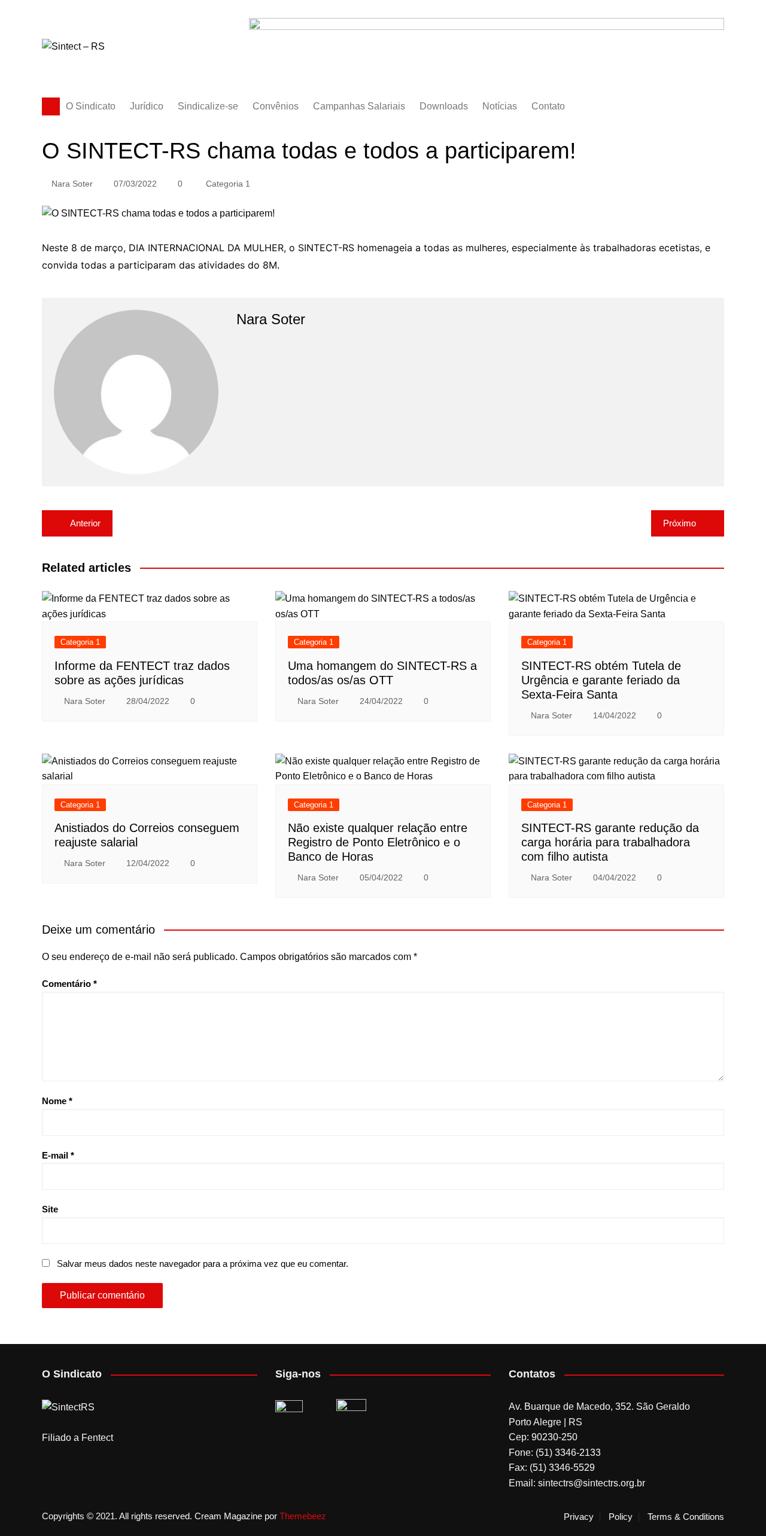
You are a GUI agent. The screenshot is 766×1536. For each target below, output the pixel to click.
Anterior (85, 523)
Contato (548, 106)
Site (50, 1209)
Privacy (579, 1517)
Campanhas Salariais (359, 106)
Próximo (679, 523)
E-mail (58, 1155)
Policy (621, 1517)
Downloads (444, 106)
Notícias (499, 106)
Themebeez (302, 1516)
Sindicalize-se (208, 106)
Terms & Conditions (686, 1517)
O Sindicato (90, 106)
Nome (57, 1101)
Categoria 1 (228, 183)
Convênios (276, 106)
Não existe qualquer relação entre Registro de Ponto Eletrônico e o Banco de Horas (377, 842)
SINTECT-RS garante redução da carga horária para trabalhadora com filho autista (610, 842)
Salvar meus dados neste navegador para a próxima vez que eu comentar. (202, 1263)
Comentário (69, 984)
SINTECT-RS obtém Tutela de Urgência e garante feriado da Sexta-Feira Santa (601, 680)
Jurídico (146, 106)
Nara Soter (72, 183)
